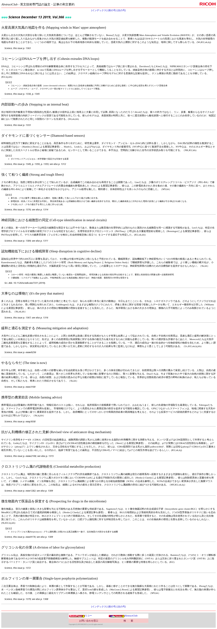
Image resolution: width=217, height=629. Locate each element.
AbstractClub (131, 615)
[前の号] (112, 10)
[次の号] (121, 10)
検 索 (128, 620)
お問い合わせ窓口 (88, 620)
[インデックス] (99, 10)
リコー (88, 615)
